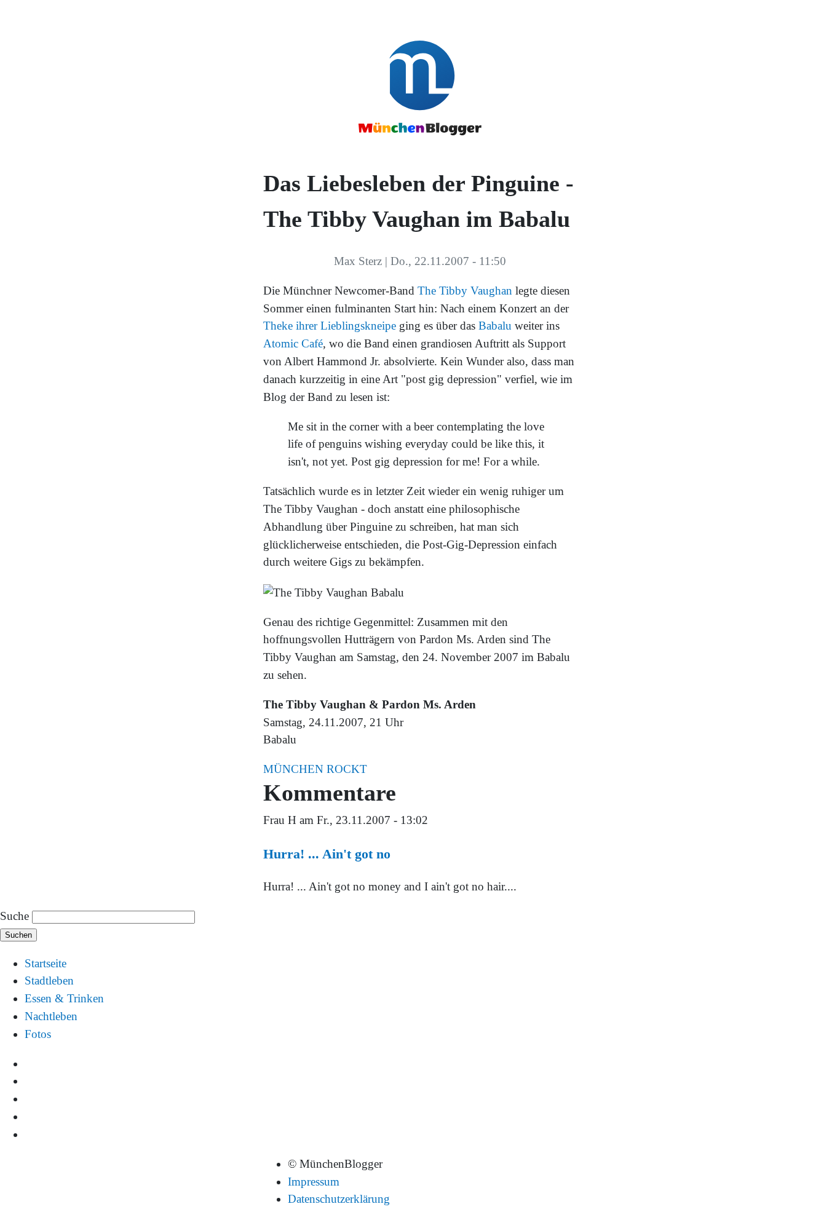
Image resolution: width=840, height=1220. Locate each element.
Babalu (495, 325)
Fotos (38, 1034)
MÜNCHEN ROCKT (315, 768)
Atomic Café (293, 343)
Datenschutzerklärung (339, 1198)
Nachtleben (51, 1016)
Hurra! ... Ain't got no (326, 854)
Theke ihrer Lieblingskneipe (329, 325)
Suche (14, 915)
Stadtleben (49, 980)
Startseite (45, 963)
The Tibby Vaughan (465, 290)
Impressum (313, 1181)
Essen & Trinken (64, 998)
